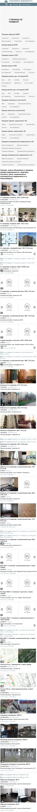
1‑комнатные (5, 38)
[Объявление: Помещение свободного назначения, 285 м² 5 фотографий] (18, 762)
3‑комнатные (25, 38)
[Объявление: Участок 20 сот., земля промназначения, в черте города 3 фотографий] (18, 687)
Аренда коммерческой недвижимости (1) (17, 155)
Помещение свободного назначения (11, 148)
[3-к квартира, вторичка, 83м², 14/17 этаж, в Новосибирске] (9, 222)
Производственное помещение (25, 151)
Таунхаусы (25, 80)
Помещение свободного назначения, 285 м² (15, 764)
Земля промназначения (24, 103)
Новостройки (18, 41)
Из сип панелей (28, 83)
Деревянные (17, 83)
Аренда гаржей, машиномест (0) (14, 131)
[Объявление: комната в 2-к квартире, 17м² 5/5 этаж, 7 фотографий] (18, 383)
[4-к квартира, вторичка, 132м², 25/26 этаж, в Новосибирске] (18, 260)
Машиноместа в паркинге (16, 124)
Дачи (9, 80)
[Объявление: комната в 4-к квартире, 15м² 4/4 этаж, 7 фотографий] (18, 406)
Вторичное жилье (6, 41)
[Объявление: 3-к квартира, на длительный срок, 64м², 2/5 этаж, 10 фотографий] (9, 289)
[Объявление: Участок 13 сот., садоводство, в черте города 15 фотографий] (18, 662)
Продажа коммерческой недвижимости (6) (18, 141)
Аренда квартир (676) (10, 45)
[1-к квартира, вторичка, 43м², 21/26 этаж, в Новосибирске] (9, 196)
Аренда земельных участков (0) (13, 110)
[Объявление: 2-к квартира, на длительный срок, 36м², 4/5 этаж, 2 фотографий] (9, 314)
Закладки (15, 4)
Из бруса (4, 86)
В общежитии (5, 59)
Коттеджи (16, 80)
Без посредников (29, 41)
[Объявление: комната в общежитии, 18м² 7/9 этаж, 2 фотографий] (18, 428)
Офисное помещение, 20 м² (9, 804)
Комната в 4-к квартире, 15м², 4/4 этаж (13, 408)
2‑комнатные (15, 38)
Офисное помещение (7, 145)
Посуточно (19, 51)
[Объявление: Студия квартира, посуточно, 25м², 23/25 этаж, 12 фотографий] (9, 338)
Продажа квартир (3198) (11, 34)
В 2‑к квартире (5, 62)
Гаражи (4, 124)
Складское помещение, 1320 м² (11, 715)
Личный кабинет (26, 4)
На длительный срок (7, 51)
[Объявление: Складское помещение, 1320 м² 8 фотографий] (18, 713)
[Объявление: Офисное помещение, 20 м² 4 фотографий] (18, 802)
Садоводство (11, 103)
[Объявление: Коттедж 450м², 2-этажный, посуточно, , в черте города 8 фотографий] (9, 590)
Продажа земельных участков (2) (14, 100)
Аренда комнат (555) (9, 66)
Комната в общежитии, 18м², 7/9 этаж (13, 430)
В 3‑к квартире (16, 62)
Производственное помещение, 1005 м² (14, 739)
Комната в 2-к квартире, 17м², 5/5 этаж (13, 385)
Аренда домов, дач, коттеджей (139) (15, 90)
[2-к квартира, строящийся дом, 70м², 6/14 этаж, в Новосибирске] (9, 246)
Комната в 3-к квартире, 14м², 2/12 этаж (14, 444)
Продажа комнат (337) (10, 55)
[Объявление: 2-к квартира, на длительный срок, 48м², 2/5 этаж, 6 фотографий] (18, 354)
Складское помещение (8, 151)
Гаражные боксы (30, 124)
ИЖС (3, 103)
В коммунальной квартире (19, 59)
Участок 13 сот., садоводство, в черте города (15, 664)
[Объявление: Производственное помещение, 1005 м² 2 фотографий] (18, 738)
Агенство (4, 106)
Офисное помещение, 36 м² (9, 780)
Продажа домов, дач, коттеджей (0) (15, 76)
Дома (3, 80)
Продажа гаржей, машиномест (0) (14, 121)
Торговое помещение (22, 145)
